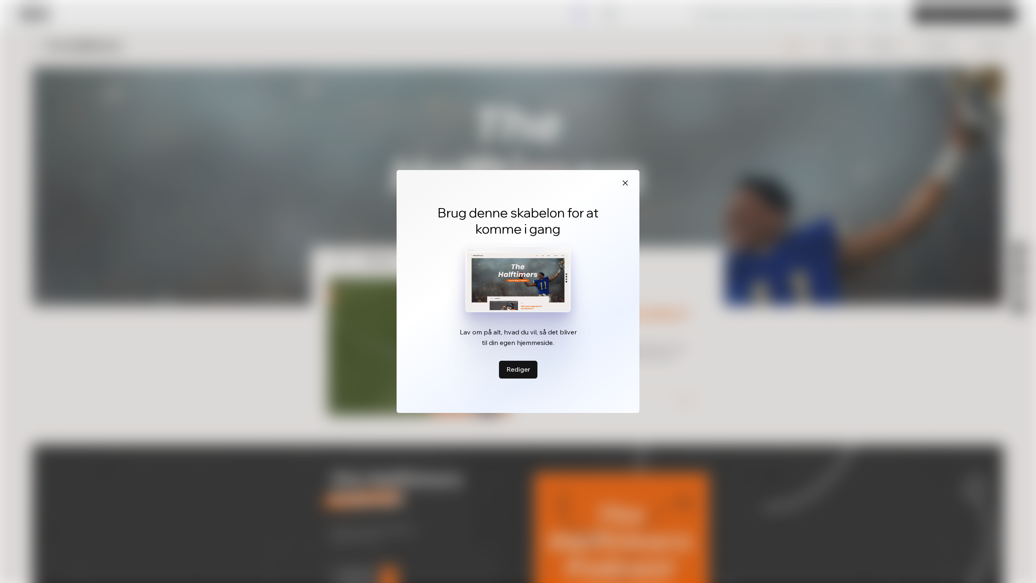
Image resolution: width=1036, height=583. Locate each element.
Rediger (518, 369)
